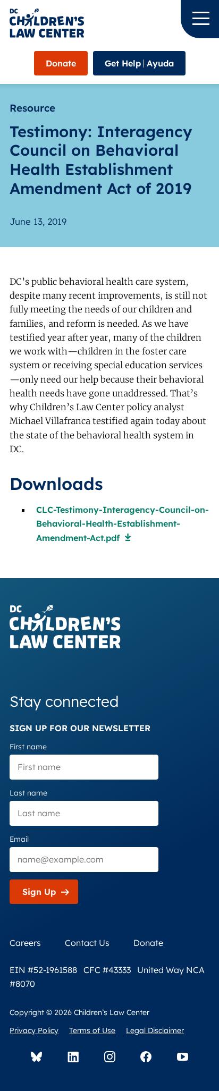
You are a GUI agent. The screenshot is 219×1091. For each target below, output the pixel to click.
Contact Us (87, 942)
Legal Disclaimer (155, 1030)
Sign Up (39, 891)
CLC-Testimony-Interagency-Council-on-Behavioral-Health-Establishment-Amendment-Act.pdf (122, 523)
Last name (28, 793)
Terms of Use (92, 1030)
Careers (25, 942)
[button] (200, 19)
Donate (61, 63)
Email (19, 839)
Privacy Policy (34, 1030)
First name (28, 746)
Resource (32, 108)
